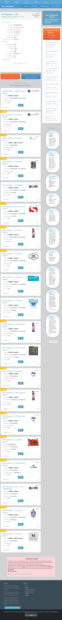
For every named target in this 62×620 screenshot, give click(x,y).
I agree (31, 615)
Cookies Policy (34, 613)
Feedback (27, 595)
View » (20, 105)
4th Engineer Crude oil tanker (12, 115)
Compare (37, 89)
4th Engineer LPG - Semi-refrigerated (13, 487)
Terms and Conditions (30, 589)
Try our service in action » (12, 607)
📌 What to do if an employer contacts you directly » (20, 574)
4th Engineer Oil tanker (12, 185)
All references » (53, 341)
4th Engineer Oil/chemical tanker (13, 92)
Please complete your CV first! (15, 16)
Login (26, 585)
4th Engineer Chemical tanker (12, 231)
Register (27, 587)
